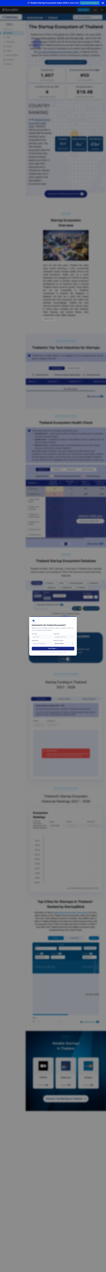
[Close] (74, 619)
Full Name (34, 633)
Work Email (56, 633)
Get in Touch (52, 648)
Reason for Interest (58, 640)
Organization (35, 640)
